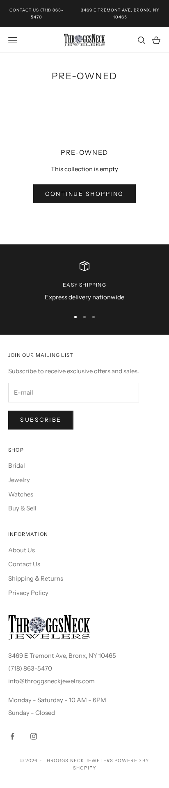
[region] (84, 282)
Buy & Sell (22, 508)
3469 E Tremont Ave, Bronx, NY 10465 (62, 655)
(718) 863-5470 (30, 668)
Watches (20, 494)
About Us (21, 550)
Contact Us (24, 10)
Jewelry (19, 480)
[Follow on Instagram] (34, 736)
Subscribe (41, 419)
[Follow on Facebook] (12, 736)
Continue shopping (84, 194)
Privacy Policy (28, 593)
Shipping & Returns (35, 578)
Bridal (16, 465)
